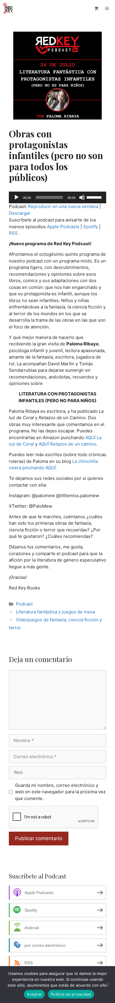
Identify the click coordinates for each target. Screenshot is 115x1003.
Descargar (19, 213)
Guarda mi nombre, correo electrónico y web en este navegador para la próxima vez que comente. (60, 791)
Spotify (90, 226)
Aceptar (34, 994)
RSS (13, 233)
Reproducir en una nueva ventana (63, 206)
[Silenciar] (82, 197)
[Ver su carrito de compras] (96, 8)
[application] (57, 197)
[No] (108, 984)
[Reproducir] (16, 197)
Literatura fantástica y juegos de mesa (55, 612)
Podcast (24, 604)
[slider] (95, 197)
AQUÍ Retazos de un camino (67, 444)
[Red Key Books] (8, 8)
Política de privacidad (71, 994)
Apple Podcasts (63, 226)
